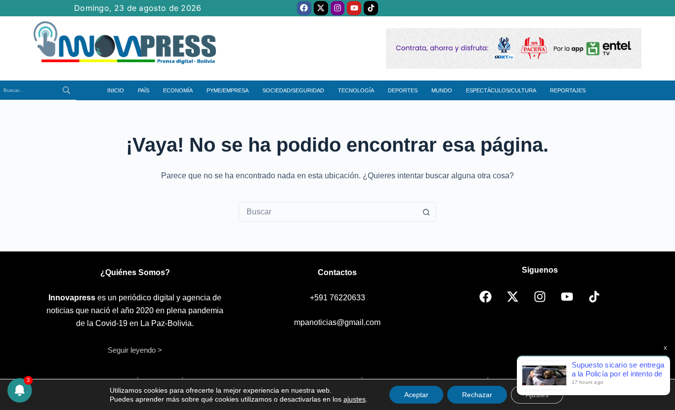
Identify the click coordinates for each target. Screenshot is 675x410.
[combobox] (328, 212)
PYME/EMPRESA (228, 90)
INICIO (115, 90)
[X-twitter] (321, 8)
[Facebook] (304, 8)
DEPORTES (403, 90)
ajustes (354, 399)
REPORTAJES (568, 90)
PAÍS (143, 90)
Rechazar (477, 395)
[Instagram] (338, 8)
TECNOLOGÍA (356, 90)
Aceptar (416, 395)
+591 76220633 (337, 297)
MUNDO (441, 90)
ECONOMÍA (178, 90)
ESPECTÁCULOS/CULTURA (501, 90)
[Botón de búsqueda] (426, 212)
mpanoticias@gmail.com (337, 322)
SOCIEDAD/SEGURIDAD (293, 90)
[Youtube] (354, 8)
